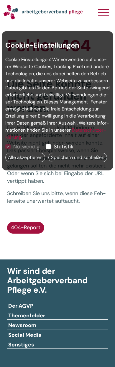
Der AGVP (20, 305)
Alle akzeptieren (25, 157)
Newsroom (22, 325)
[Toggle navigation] (103, 12)
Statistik (63, 146)
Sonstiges (21, 344)
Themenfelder (26, 315)
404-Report (25, 227)
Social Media (25, 334)
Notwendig (26, 146)
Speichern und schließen (77, 157)
